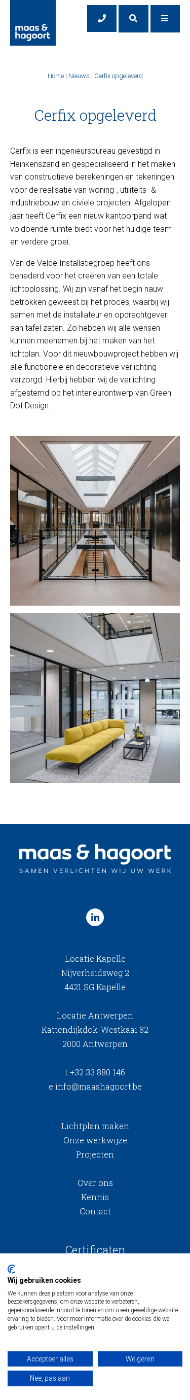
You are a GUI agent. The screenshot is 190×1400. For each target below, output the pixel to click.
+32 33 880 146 (95, 1072)
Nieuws (79, 76)
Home (56, 76)
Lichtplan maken (95, 1126)
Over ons (95, 1182)
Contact (95, 1211)
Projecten (95, 1154)
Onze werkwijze (95, 1140)
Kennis (95, 1197)
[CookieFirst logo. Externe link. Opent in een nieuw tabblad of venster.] (11, 1269)
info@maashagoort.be (95, 1086)
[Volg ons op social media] (95, 917)
